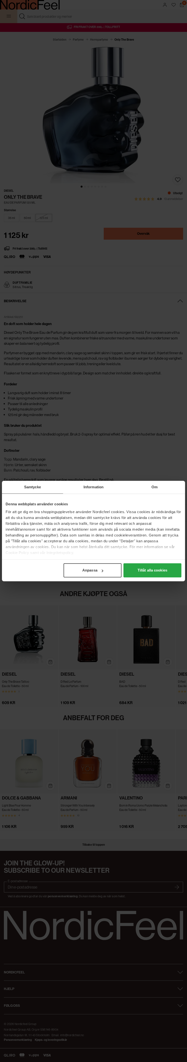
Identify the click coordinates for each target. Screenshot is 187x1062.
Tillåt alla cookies (152, 570)
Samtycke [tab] (32, 487)
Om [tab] (154, 487)
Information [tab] (93, 487)
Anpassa (89, 570)
